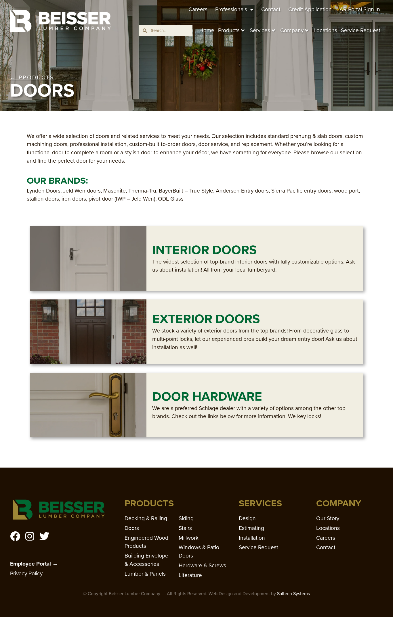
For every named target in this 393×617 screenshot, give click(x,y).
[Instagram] (30, 536)
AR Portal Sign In (359, 9)
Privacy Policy (26, 573)
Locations (325, 30)
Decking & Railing (146, 518)
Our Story (327, 518)
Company (292, 30)
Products (229, 30)
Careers (197, 9)
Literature (190, 575)
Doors (132, 528)
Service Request (360, 30)
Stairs (185, 528)
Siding (186, 518)
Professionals (231, 9)
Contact (271, 9)
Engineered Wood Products (146, 542)
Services (260, 30)
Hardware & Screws (202, 565)
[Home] (60, 21)
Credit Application (310, 9)
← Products (32, 77)
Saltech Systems (293, 593)
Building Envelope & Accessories (146, 559)
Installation (252, 538)
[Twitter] (44, 536)
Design (247, 518)
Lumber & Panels (145, 574)
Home (206, 30)
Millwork (189, 538)
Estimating (251, 528)
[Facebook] (15, 536)
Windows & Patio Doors (199, 551)
